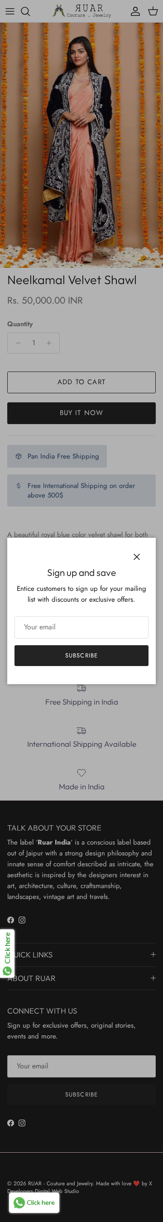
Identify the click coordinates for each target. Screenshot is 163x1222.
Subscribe (81, 655)
